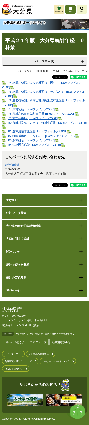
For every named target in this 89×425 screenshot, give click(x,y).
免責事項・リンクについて (18, 361)
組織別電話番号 (61, 342)
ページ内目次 (44, 61)
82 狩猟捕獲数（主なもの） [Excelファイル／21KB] (41, 136)
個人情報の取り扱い (38, 354)
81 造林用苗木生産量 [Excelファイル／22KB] (37, 131)
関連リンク (13, 251)
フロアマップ (38, 342)
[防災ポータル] (59, 9)
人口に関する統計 (17, 238)
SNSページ (13, 290)
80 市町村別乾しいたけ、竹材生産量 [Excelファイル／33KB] (47, 122)
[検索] (82, 9)
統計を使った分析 (17, 264)
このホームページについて (55, 361)
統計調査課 (12, 165)
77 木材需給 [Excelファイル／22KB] (31, 109)
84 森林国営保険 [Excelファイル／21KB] (34, 144)
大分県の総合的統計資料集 (23, 225)
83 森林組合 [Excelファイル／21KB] (31, 140)
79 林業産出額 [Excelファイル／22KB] (33, 118)
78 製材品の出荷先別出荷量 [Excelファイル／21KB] (41, 113)
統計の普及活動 (16, 277)
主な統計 (12, 200)
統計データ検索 (16, 213)
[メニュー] (70, 9)
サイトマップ (11, 354)
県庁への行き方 (15, 342)
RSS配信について (14, 369)
